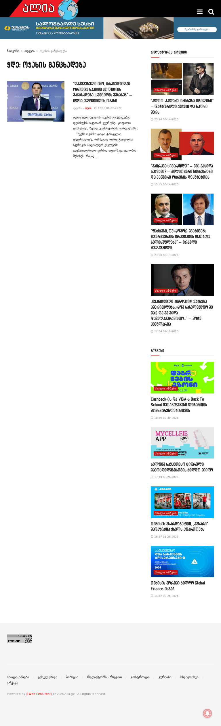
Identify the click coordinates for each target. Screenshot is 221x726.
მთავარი (13, 51)
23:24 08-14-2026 (165, 119)
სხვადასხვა (189, 677)
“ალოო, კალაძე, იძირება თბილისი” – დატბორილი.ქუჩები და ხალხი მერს (182, 106)
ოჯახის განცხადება (53, 51)
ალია (88, 108)
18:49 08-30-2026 (165, 417)
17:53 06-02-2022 (109, 108)
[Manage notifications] (207, 713)
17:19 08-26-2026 (165, 477)
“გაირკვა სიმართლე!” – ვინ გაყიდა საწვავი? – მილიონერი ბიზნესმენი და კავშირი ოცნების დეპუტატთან (182, 171)
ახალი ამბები (166, 90)
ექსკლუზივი (47, 677)
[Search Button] (211, 11)
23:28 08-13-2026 (165, 255)
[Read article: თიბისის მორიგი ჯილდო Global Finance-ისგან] (182, 561)
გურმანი (165, 677)
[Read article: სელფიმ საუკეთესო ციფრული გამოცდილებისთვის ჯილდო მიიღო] (182, 442)
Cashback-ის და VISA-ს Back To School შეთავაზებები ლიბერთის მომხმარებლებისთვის (179, 405)
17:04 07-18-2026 (165, 331)
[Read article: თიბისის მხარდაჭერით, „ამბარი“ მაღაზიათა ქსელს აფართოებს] (182, 502)
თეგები (29, 51)
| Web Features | (39, 694)
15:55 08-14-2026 (165, 184)
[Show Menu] (200, 11)
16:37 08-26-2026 (165, 536)
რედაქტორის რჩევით (104, 677)
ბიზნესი (72, 677)
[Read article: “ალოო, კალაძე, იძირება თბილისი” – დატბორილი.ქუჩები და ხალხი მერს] (182, 79)
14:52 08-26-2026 (165, 595)
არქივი (12, 683)
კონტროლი (140, 677)
